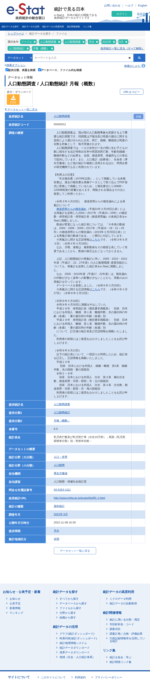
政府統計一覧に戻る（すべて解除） (122, 48)
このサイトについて (53, 677)
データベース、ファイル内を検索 (61, 69)
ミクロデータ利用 (120, 598)
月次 (56, 530)
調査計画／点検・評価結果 (126, 633)
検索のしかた (132, 66)
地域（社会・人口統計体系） (77, 657)
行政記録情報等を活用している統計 (127, 639)
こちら (96, 239)
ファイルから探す (70, 608)
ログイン (121, 13)
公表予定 (15, 603)
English (142, 5)
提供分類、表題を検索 (22, 69)
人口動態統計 (62, 412)
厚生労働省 (60, 473)
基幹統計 (59, 506)
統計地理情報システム (73, 643)
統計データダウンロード (75, 647)
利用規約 (80, 677)
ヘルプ (129, 5)
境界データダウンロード (75, 652)
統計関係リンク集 (120, 662)
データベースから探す (73, 603)
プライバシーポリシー (108, 677)
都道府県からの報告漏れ (71, 208)
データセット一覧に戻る (22, 109)
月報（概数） (62, 420)
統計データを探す (10, 26)
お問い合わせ (112, 5)
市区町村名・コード (122, 624)
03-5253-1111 (62, 489)
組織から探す (68, 617)
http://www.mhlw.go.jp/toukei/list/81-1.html (79, 497)
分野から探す (68, 612)
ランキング (16, 612)
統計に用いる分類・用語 (125, 619)
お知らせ (15, 598)
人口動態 (59, 465)
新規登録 (142, 13)
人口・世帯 (60, 456)
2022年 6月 (61, 514)
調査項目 (115, 629)
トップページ (16, 33)
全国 (56, 538)
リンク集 (87, 26)
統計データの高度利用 (53, 26)
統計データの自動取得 (123, 603)
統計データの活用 (30, 26)
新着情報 (15, 608)
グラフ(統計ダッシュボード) (77, 633)
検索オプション (16, 65)
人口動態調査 (62, 116)
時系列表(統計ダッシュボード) (78, 638)
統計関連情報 (73, 26)
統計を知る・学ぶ (120, 657)
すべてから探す (69, 598)
